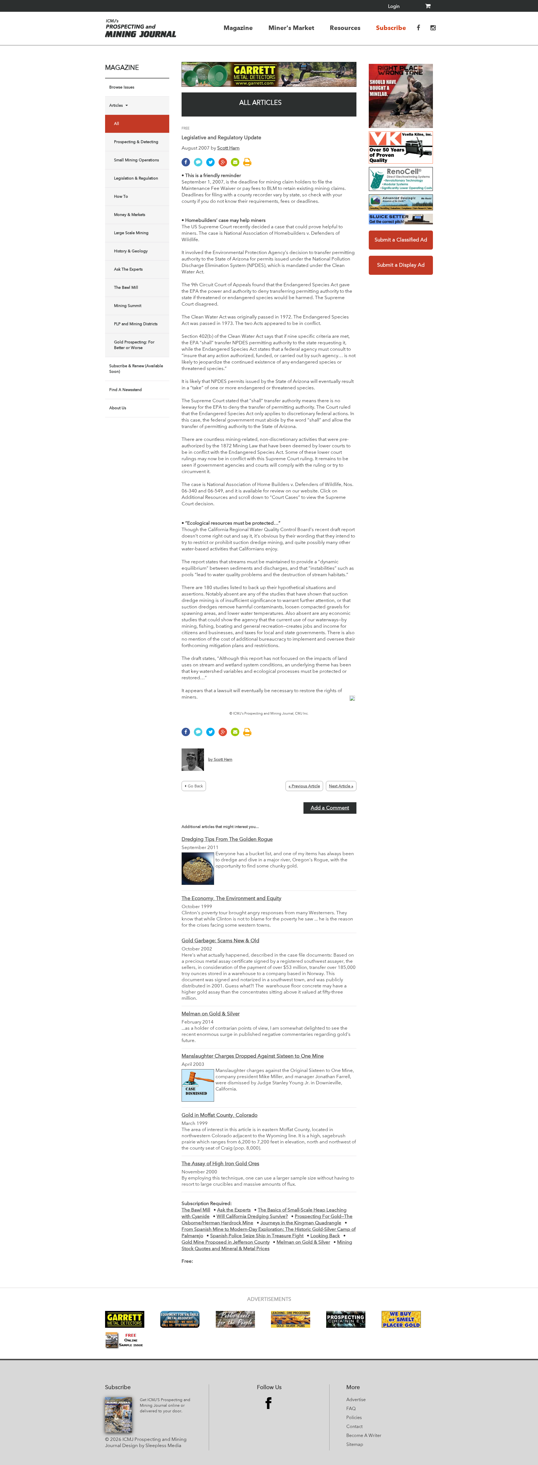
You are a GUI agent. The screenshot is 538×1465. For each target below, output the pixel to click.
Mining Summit (127, 306)
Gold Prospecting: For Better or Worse (134, 345)
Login (394, 6)
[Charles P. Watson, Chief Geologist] (401, 202)
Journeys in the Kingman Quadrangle (300, 1223)
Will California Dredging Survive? (252, 1216)
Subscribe (391, 27)
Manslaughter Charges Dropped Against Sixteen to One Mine (253, 1056)
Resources (345, 27)
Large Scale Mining (131, 233)
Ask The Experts (128, 269)
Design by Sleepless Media (151, 1445)
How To (121, 197)
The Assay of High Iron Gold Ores (220, 1163)
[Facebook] (187, 165)
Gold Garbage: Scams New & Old (220, 940)
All (116, 124)
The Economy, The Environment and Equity (231, 898)
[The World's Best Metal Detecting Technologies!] (401, 96)
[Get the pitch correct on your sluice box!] (401, 219)
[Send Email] (236, 165)
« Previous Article (304, 786)
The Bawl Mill (126, 288)
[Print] (248, 164)
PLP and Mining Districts (135, 324)
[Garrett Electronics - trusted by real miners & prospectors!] (269, 74)
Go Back (195, 786)
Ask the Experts (234, 1210)
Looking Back (325, 1236)
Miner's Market (291, 27)
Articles (116, 106)
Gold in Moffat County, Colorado (220, 1115)
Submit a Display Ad (401, 265)
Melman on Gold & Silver (211, 1014)
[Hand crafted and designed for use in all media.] (401, 147)
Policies (354, 1418)
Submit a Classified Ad (401, 240)
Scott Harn (228, 148)
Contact (354, 1427)
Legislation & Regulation (136, 178)
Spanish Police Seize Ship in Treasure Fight (256, 1236)
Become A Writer (363, 1436)
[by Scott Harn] (207, 770)
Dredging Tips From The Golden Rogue (227, 839)
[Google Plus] (224, 165)
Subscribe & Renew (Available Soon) (136, 369)
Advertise (356, 1400)
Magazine (238, 27)
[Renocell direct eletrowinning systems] (401, 179)
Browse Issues (121, 87)
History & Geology (131, 251)
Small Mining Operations (136, 160)
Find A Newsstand (125, 390)
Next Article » (341, 786)
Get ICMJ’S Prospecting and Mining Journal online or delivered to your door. (165, 1405)
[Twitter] (211, 165)
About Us (117, 408)
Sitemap (354, 1445)
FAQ (351, 1409)
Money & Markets (129, 215)
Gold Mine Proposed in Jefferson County (226, 1242)
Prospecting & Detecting (136, 142)
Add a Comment (330, 808)
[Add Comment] (199, 165)
